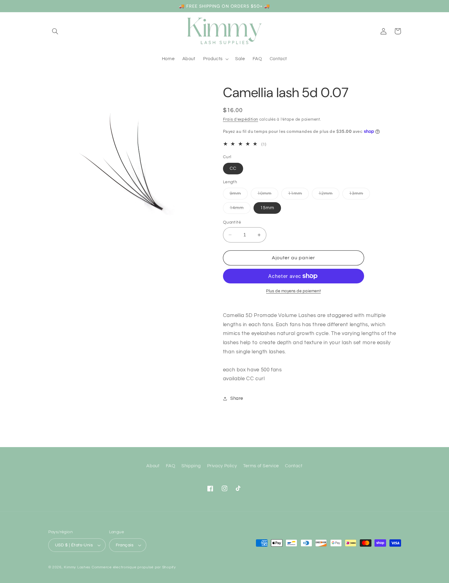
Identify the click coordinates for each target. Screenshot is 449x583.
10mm (267, 195)
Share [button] (236, 398)
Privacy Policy (222, 466)
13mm (359, 195)
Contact (293, 466)
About (152, 466)
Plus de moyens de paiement (293, 291)
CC (233, 168)
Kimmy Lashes (77, 567)
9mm (239, 195)
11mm (298, 195)
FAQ (170, 466)
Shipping (191, 466)
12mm (329, 195)
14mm (240, 209)
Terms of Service (261, 466)
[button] (55, 31)
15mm (267, 208)
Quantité (232, 222)
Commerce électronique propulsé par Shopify (134, 567)
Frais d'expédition (240, 120)
